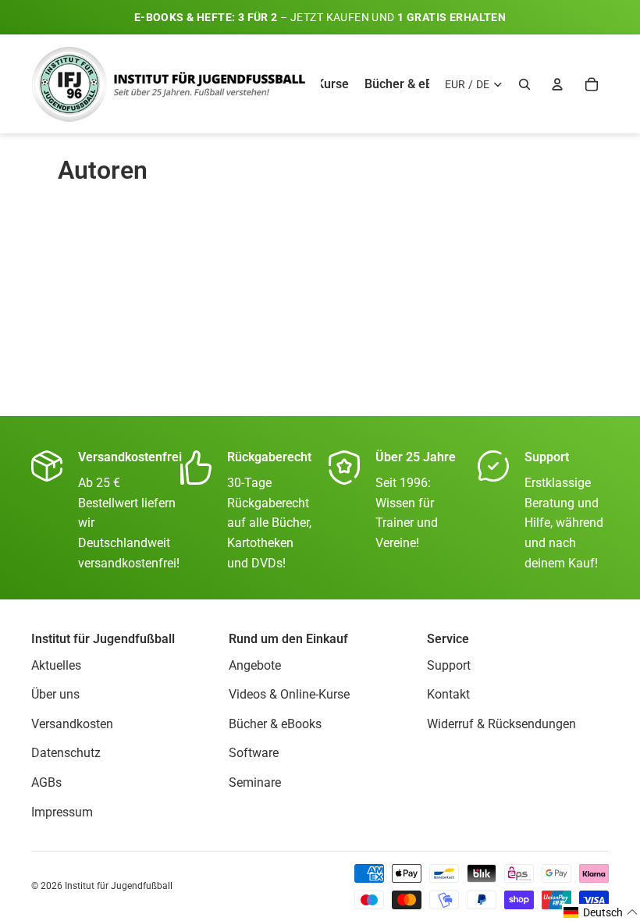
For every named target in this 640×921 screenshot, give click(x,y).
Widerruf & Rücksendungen (501, 724)
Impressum (62, 811)
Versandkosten (72, 724)
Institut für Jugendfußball (118, 885)
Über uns (55, 694)
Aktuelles (56, 664)
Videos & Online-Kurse (289, 694)
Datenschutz (66, 752)
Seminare (255, 782)
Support (449, 664)
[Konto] (557, 84)
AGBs (46, 782)
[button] (601, 912)
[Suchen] (524, 84)
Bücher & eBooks (275, 724)
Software (254, 752)
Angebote (255, 664)
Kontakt (448, 694)
